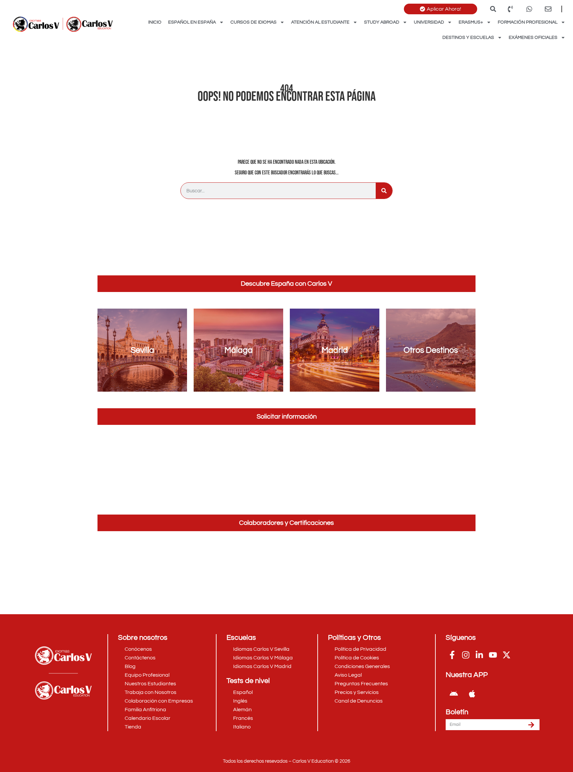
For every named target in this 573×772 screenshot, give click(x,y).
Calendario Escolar (147, 718)
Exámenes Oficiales (533, 37)
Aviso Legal (348, 675)
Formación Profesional (527, 22)
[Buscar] (384, 191)
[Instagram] (466, 654)
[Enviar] (531, 724)
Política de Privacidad (360, 649)
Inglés (240, 701)
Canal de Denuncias (359, 701)
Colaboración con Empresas (159, 701)
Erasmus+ (471, 22)
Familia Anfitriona (145, 709)
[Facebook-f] (452, 654)
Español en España (192, 22)
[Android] (454, 693)
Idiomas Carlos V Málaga (263, 657)
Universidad (429, 22)
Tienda (133, 726)
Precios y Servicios (357, 692)
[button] (492, 8)
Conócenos (138, 649)
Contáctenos (140, 657)
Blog (130, 666)
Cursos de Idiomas (253, 22)
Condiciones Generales (362, 666)
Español (243, 692)
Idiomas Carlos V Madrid (262, 666)
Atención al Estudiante (320, 22)
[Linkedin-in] (479, 654)
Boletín (457, 712)
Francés (243, 718)
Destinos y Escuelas (468, 37)
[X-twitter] (506, 654)
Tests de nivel (248, 681)
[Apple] (472, 693)
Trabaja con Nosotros (150, 692)
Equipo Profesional (147, 675)
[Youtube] (493, 654)
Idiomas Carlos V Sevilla (261, 649)
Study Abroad (381, 22)
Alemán (242, 709)
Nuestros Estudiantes (150, 683)
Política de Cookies (357, 657)
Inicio (154, 22)
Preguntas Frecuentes (361, 683)
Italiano (242, 726)
